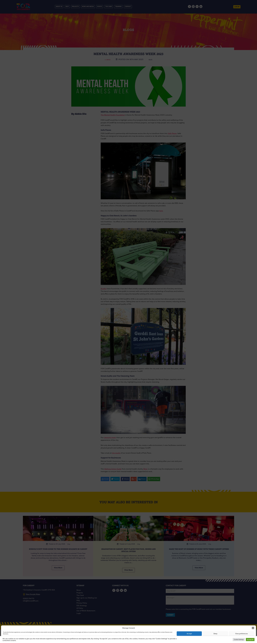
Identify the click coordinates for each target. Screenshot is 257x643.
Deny (215, 634)
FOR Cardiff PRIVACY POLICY (11, 639)
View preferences (241, 634)
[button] (253, 628)
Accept (189, 634)
